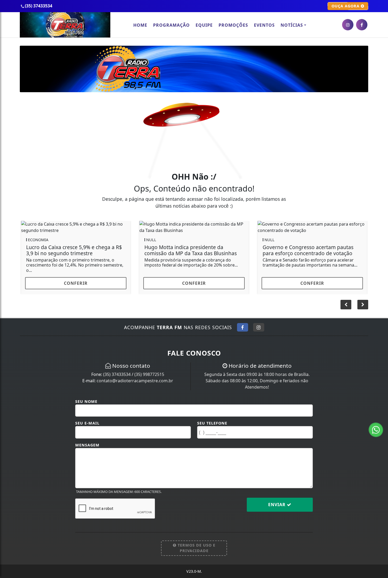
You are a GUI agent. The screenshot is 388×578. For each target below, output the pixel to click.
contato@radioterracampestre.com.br (135, 381)
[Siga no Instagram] (258, 327)
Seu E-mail (87, 423)
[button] (362, 304)
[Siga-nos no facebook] (361, 24)
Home (140, 25)
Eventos (264, 25)
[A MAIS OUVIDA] (194, 68)
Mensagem (87, 445)
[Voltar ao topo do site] (380, 347)
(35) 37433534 (117, 374)
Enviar (277, 504)
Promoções (233, 25)
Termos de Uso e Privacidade (195, 548)
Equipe (204, 25)
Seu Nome (86, 401)
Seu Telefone (212, 423)
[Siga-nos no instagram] (347, 24)
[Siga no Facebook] (242, 327)
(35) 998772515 (149, 374)
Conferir (76, 283)
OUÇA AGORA (346, 5)
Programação (171, 25)
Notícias (292, 25)
